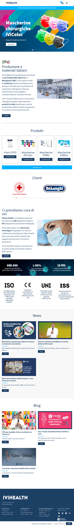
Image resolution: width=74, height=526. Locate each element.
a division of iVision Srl (8, 502)
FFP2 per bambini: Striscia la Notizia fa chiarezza (17, 433)
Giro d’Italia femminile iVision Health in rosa (53, 432)
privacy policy (61, 510)
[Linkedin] (59, 516)
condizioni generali (63, 509)
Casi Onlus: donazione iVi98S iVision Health (18, 468)
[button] (28, 49)
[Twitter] (62, 513)
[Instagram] (69, 513)
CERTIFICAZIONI (30, 41)
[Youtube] (66, 513)
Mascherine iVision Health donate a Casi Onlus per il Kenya (17, 379)
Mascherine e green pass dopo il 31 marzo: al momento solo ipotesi (18, 343)
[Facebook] (59, 513)
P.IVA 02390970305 (7, 504)
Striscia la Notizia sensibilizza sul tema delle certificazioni (53, 343)
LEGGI (5, 353)
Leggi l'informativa (59, 524)
